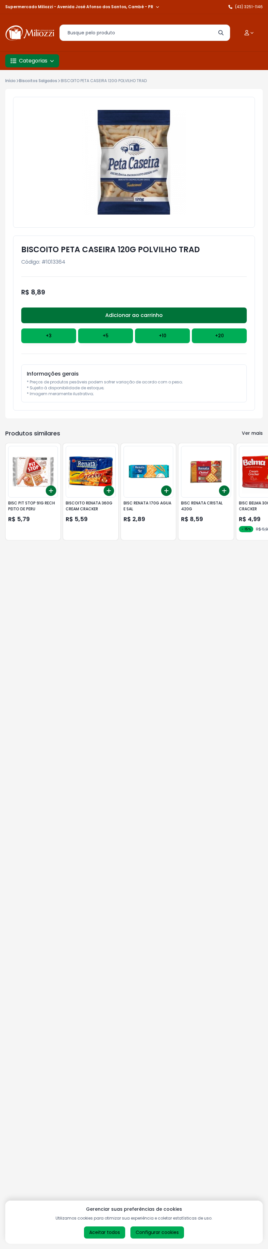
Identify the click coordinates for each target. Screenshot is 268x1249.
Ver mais (252, 433)
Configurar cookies (157, 1232)
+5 (106, 335)
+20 (219, 335)
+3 (49, 335)
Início (10, 80)
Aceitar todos (104, 1232)
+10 (162, 335)
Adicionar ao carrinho (134, 315)
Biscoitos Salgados (38, 80)
